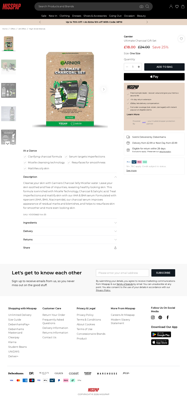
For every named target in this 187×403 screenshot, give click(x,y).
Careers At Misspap (123, 315)
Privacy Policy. (103, 290)
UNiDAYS (13, 351)
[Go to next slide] (103, 89)
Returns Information (55, 332)
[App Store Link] (161, 338)
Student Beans (17, 346)
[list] (70, 89)
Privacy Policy (85, 315)
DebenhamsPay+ (19, 324)
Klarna (12, 342)
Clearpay (13, 337)
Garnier (128, 36)
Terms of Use (84, 329)
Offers (12, 29)
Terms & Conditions (89, 319)
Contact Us (49, 337)
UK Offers (22, 29)
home (5, 29)
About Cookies (86, 324)
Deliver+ (13, 356)
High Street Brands (37, 29)
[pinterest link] (160, 317)
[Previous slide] (40, 22)
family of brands (125, 284)
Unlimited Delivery (19, 315)
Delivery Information (55, 328)
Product (82, 338)
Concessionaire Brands (91, 333)
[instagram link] (153, 317)
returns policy (165, 151)
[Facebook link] (167, 317)
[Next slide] (147, 22)
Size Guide (14, 319)
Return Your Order (53, 315)
